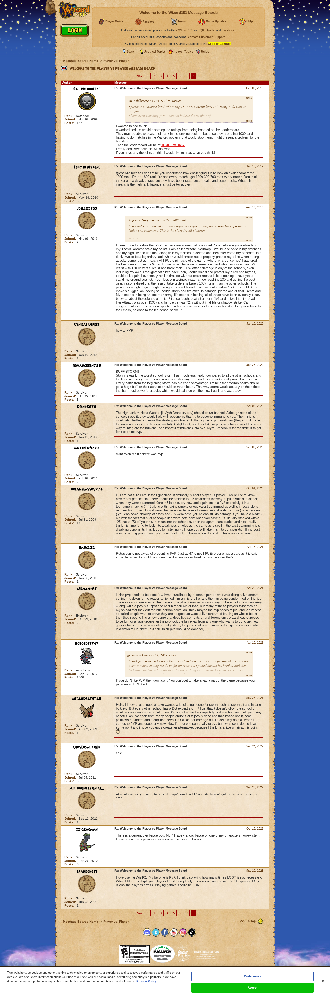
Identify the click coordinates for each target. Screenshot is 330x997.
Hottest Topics (183, 51)
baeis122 (87, 547)
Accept (252, 987)
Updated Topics (155, 51)
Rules (205, 51)
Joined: (70, 119)
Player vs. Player (116, 60)
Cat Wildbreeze (86, 89)
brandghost (87, 871)
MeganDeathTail (87, 699)
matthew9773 (86, 448)
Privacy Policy (146, 981)
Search (131, 51)
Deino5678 (86, 407)
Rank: (69, 116)
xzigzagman (87, 829)
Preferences (252, 976)
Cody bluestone (87, 167)
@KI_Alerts (206, 30)
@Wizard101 (184, 30)
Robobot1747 (87, 643)
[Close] (323, 981)
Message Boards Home (81, 60)
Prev (139, 76)
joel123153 (87, 208)
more (249, 98)
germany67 (87, 589)
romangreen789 (87, 365)
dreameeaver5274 (87, 489)
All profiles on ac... (87, 788)
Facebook (228, 30)
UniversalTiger (86, 747)
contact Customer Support (206, 37)
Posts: (69, 123)
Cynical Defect (86, 324)
